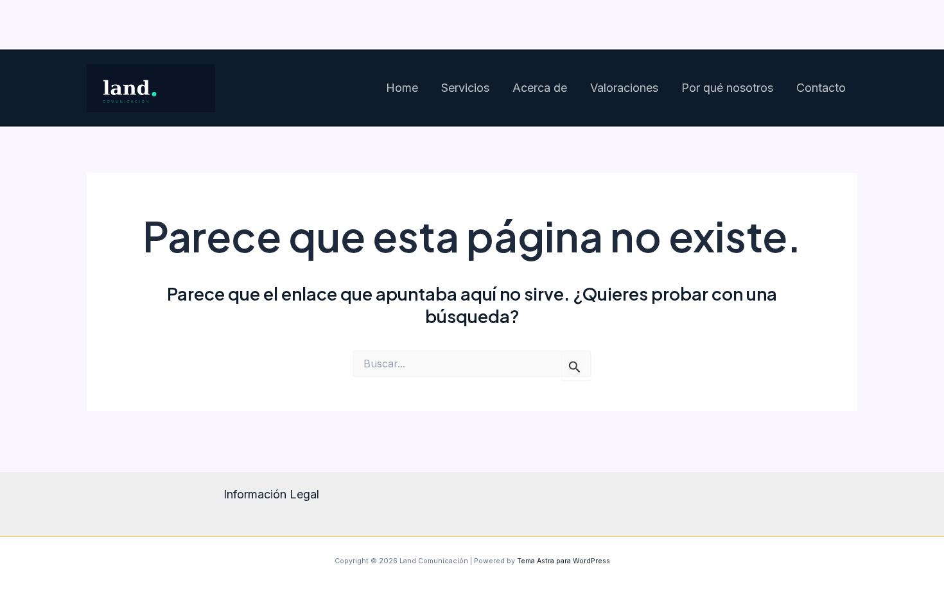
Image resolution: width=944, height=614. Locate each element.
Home (402, 87)
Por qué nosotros (727, 87)
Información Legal (271, 494)
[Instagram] (771, 25)
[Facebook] (808, 25)
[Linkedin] (846, 25)
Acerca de (539, 87)
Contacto (821, 87)
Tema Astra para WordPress (563, 561)
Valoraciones (624, 87)
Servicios (465, 87)
